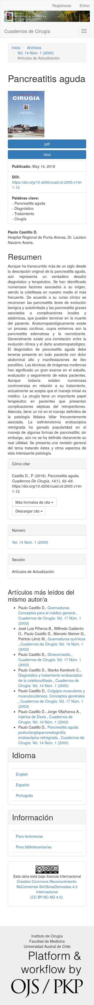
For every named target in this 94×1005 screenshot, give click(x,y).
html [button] (47, 154)
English (22, 774)
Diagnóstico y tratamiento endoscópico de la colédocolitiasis (50, 678)
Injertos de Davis (32, 716)
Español (22, 784)
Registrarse (61, 5)
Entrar (85, 5)
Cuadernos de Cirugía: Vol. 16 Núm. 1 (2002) (45, 719)
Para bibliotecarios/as (33, 846)
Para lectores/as (29, 836)
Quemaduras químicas (66, 638)
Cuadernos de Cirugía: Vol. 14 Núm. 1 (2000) (48, 683)
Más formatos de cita (33, 502)
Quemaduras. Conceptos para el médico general (47, 610)
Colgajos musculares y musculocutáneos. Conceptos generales (51, 693)
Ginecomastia (59, 654)
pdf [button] (47, 144)
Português (24, 795)
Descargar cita (27, 511)
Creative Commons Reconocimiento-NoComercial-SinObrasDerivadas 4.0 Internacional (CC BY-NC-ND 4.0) (47, 889)
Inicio (16, 47)
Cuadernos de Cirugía (27, 31)
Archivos (34, 47)
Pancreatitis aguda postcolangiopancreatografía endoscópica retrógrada (48, 732)
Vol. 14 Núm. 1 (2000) (35, 52)
